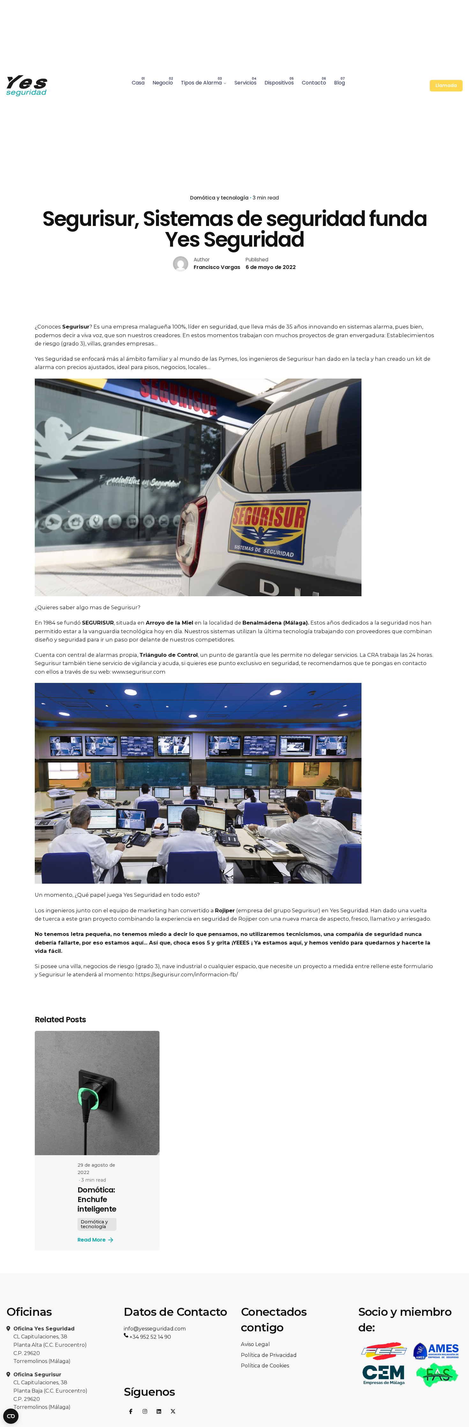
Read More (92, 1239)
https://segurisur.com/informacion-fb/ (186, 974)
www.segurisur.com (138, 672)
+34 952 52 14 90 (149, 1337)
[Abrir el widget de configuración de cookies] (11, 1416)
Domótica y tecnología (219, 197)
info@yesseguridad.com (155, 1328)
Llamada (446, 85)
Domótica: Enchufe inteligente (97, 1199)
